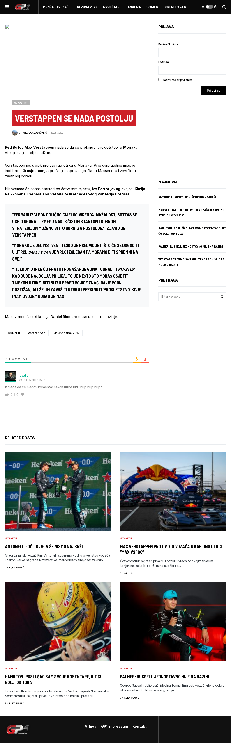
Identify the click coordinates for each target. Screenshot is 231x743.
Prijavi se (214, 90)
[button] (7, 6)
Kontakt (139, 726)
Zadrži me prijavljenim (177, 80)
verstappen (37, 333)
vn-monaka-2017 (67, 333)
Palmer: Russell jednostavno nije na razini (190, 246)
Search (222, 297)
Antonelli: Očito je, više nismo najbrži (187, 197)
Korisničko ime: (168, 44)
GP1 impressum (114, 726)
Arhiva (91, 726)
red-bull (14, 333)
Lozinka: (163, 62)
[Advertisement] (194, 134)
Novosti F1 (21, 102)
